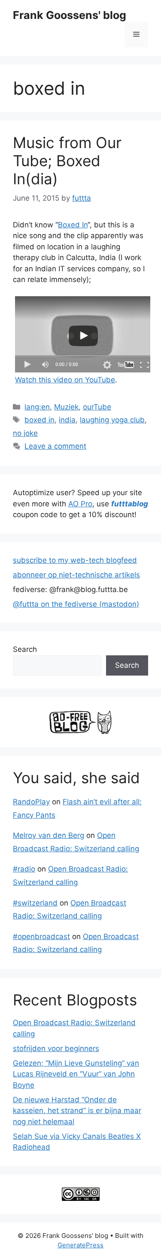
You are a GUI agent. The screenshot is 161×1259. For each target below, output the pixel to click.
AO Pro (80, 503)
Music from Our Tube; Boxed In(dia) (67, 160)
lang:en (37, 407)
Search (25, 649)
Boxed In (73, 224)
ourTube (97, 407)
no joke (25, 433)
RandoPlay (31, 801)
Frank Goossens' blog (69, 15)
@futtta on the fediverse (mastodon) (76, 604)
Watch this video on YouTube (65, 379)
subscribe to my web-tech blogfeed (75, 560)
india (67, 420)
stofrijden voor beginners (56, 1048)
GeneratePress (80, 1245)
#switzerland (35, 903)
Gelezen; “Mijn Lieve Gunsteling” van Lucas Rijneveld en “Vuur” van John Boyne (76, 1074)
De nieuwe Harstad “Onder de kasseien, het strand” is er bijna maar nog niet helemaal (77, 1110)
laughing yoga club (112, 420)
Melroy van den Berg (48, 835)
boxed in (39, 420)
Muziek (66, 407)
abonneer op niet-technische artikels (76, 575)
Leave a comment (55, 446)
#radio (24, 869)
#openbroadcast (41, 936)
